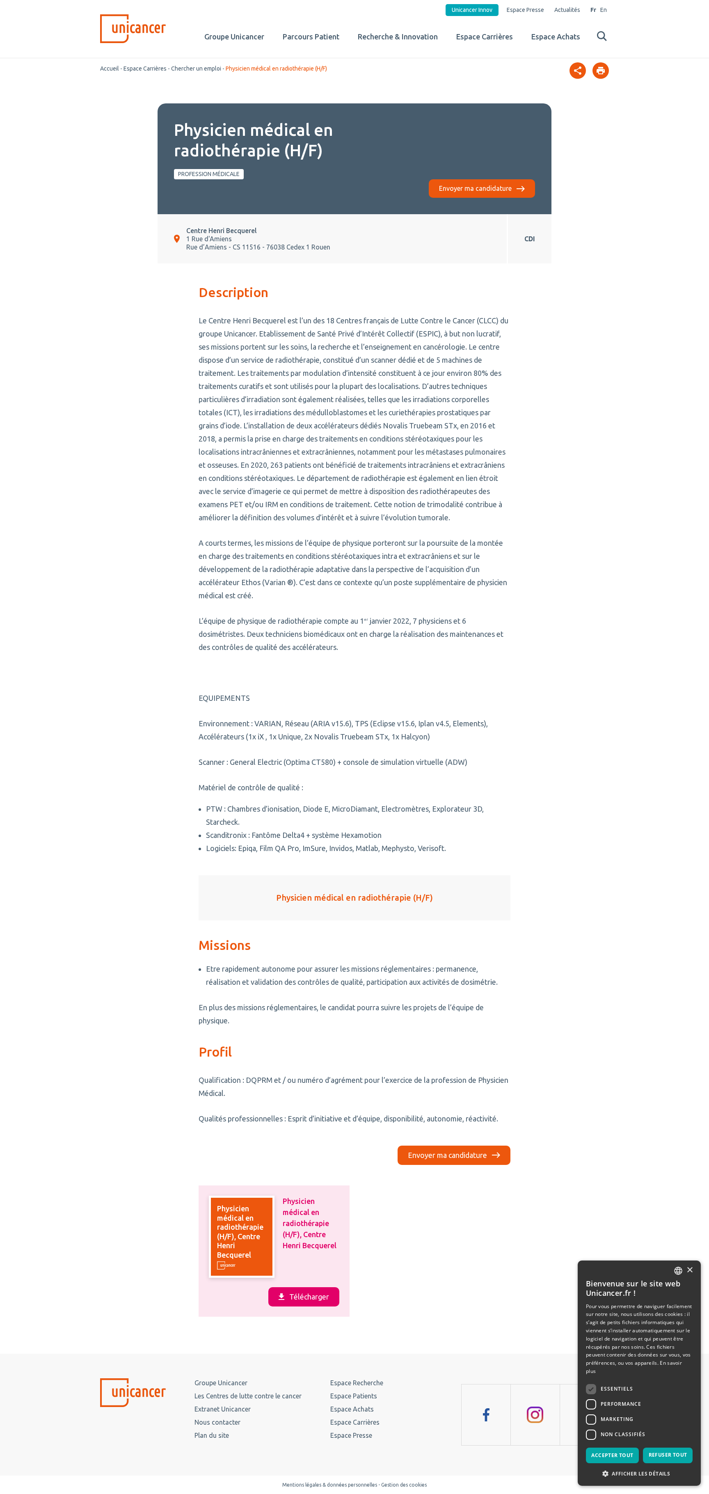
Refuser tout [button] (668, 1454)
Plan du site (211, 1435)
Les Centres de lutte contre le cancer (248, 1396)
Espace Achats (555, 36)
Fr (593, 10)
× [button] (689, 1270)
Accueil (109, 68)
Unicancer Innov (472, 10)
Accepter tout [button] (612, 1455)
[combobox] (678, 1271)
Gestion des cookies (404, 1484)
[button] (639, 1473)
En (603, 10)
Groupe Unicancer (234, 36)
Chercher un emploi (196, 68)
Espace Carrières (484, 36)
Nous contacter (217, 1422)
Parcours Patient (311, 36)
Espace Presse (525, 10)
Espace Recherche (356, 1382)
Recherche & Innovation (398, 36)
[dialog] (639, 1373)
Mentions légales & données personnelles (329, 1484)
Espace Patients (353, 1396)
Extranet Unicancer (222, 1409)
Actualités (567, 10)
